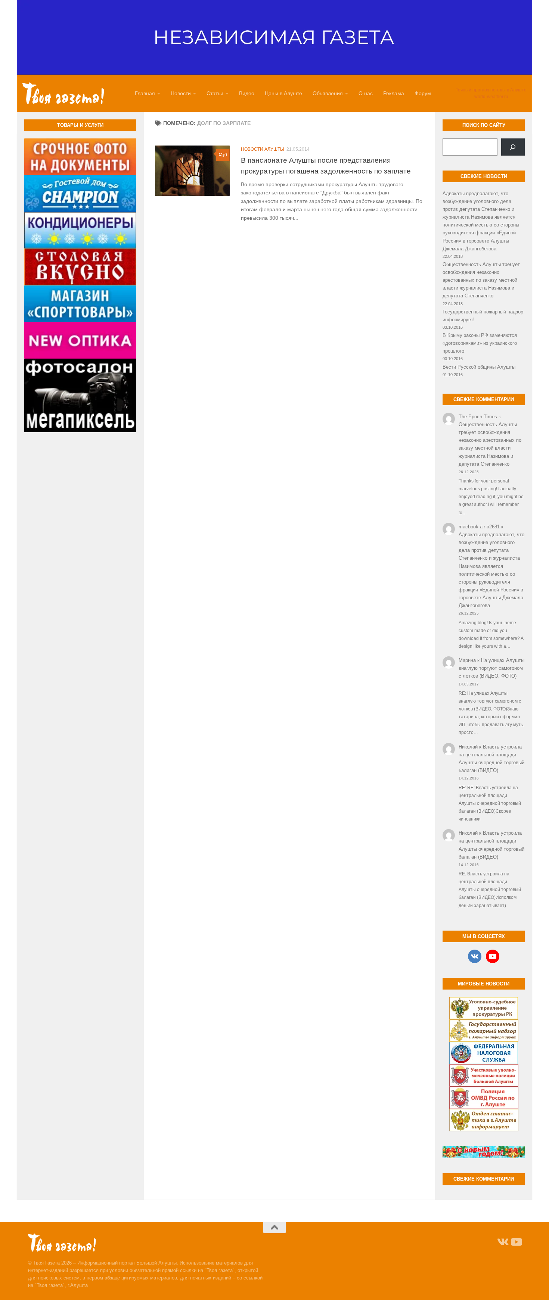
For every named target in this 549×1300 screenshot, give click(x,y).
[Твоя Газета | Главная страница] (63, 93)
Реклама (393, 93)
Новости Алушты (262, 149)
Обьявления (328, 93)
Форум (423, 93)
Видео (246, 93)
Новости (181, 93)
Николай (468, 747)
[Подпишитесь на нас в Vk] (502, 1242)
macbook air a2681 (479, 526)
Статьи (215, 93)
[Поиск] (513, 147)
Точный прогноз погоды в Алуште (491, 90)
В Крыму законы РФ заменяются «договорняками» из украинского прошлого (480, 343)
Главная (145, 93)
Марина (467, 660)
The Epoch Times (478, 416)
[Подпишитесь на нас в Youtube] (516, 1242)
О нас (366, 93)
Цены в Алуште (283, 93)
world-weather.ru (491, 96)
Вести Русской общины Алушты (479, 367)
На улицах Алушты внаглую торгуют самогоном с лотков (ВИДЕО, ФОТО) (491, 668)
